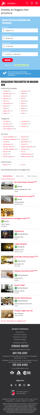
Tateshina (6, 96)
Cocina (5, 142)
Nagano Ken (6, 111)
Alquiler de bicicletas (27, 146)
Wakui (23, 108)
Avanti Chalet (19, 285)
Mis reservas (20, 332)
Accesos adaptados (8, 137)
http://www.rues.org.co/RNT (24, 412)
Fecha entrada (6, 35)
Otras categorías (8, 129)
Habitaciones (6, 51)
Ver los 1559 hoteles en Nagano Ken (13, 321)
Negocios (5, 164)
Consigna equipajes (8, 149)
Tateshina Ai (19, 231)
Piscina (5, 154)
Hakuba (5, 91)
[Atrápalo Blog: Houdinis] (11, 385)
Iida (22, 98)
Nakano (5, 106)
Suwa (4, 108)
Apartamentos (7, 126)
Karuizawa (24, 91)
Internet (5, 151)
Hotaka (5, 113)
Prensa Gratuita (7, 156)
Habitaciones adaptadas (10, 139)
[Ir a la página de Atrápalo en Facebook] (20, 385)
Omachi (23, 101)
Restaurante (24, 142)
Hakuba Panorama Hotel (24, 271)
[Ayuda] (32, 3)
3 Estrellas (6, 124)
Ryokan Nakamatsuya (22, 298)
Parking (23, 149)
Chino (4, 101)
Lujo (22, 164)
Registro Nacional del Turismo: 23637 (25, 409)
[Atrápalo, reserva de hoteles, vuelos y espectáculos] (3, 3)
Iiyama (23, 96)
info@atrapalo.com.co (22, 368)
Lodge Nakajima (20, 244)
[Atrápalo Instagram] (24, 385)
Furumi (23, 111)
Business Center (7, 146)
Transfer (23, 144)
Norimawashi (7, 103)
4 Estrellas (24, 121)
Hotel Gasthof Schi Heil (23, 196)
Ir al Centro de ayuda (20, 334)
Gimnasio (23, 139)
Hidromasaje (6, 144)
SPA (22, 151)
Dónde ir (5, 27)
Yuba (22, 113)
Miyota (23, 106)
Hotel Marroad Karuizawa (24, 257)
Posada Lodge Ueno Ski (23, 311)
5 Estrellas (6, 121)
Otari (22, 103)
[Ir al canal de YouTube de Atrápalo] (28, 385)
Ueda (22, 93)
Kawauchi (6, 98)
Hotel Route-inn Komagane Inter (13, 218)
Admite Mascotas (26, 154)
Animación (24, 137)
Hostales (23, 126)
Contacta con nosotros (20, 337)
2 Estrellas (24, 124)
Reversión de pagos (20, 339)
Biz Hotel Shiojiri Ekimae (23, 182)
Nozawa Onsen (7, 93)
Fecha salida (6, 43)
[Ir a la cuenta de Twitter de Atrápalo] (16, 385)
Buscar (7, 60)
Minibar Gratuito (25, 156)
